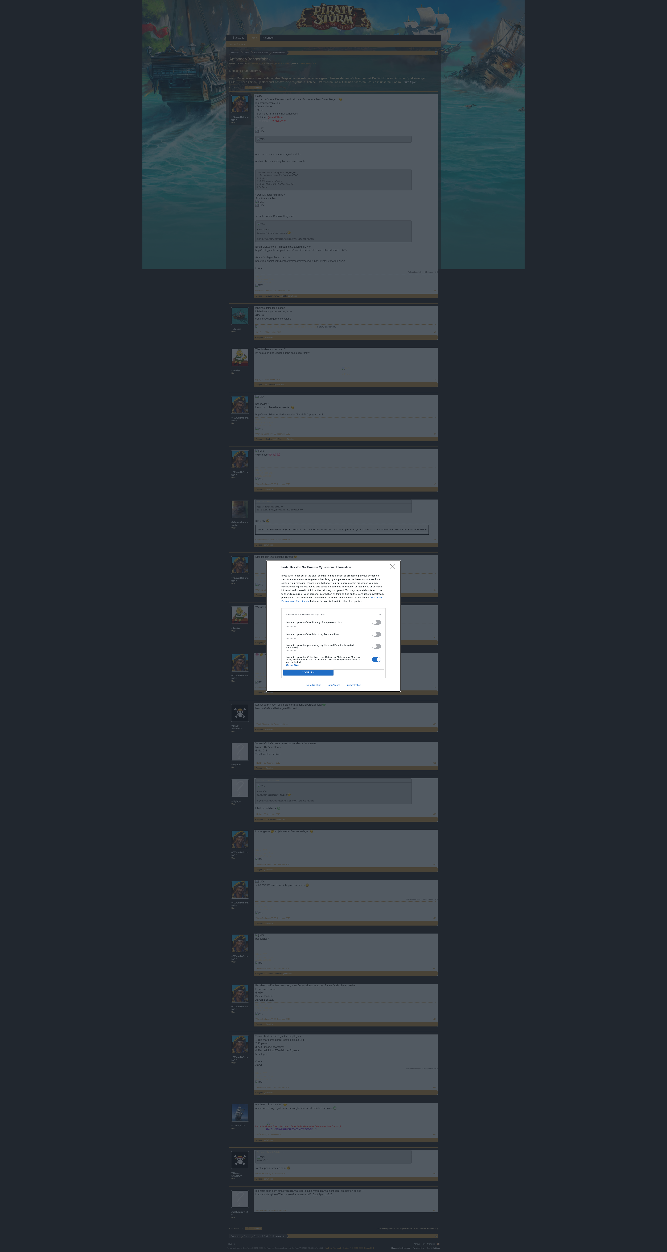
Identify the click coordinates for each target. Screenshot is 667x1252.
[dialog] (333, 626)
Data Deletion (313, 685)
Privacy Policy (353, 685)
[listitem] (333, 614)
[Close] (393, 567)
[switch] (376, 622)
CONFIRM (308, 672)
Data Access (333, 685)
